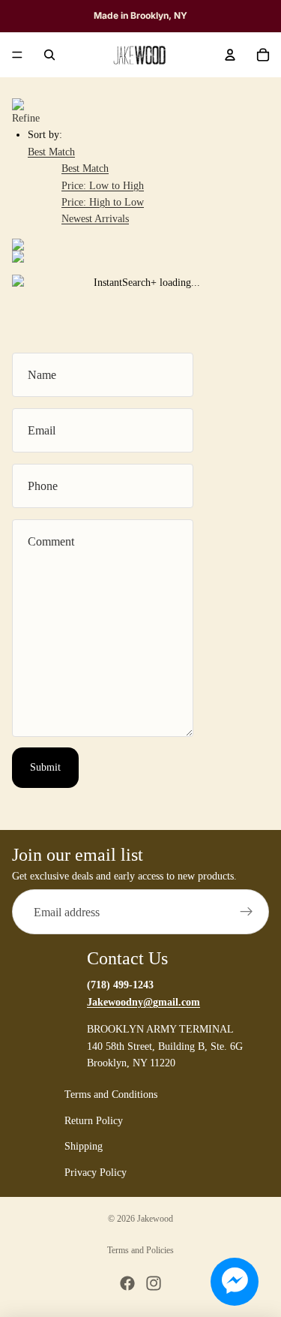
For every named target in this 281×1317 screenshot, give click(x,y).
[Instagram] (154, 1283)
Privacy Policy (95, 1172)
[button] (51, 152)
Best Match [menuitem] (85, 168)
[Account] (230, 54)
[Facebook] (127, 1283)
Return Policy (93, 1120)
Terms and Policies (140, 1250)
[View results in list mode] (140, 257)
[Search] (49, 54)
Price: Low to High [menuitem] (102, 185)
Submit (45, 767)
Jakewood (155, 1218)
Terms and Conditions (110, 1095)
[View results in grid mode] (140, 245)
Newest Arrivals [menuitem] (95, 218)
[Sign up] (246, 912)
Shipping (83, 1147)
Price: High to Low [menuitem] (102, 202)
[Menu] (17, 55)
